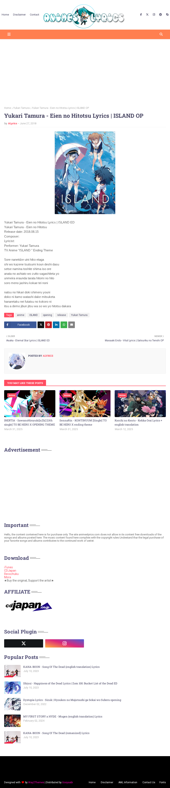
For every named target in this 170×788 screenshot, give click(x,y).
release (61, 315)
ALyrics (12, 123)
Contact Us (148, 782)
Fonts (162, 782)
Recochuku (11, 574)
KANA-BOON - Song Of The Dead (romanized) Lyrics (56, 733)
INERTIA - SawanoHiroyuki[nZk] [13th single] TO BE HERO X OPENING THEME (29, 422)
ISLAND (33, 315)
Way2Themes (36, 782)
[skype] (166, 14)
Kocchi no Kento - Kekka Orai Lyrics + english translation (138, 422)
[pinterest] (160, 14)
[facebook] (141, 14)
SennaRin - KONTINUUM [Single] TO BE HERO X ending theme (83, 422)
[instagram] (154, 14)
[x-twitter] (147, 14)
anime (20, 315)
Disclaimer (107, 782)
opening (47, 315)
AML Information (127, 782)
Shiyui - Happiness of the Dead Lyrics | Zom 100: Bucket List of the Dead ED (70, 683)
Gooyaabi (67, 782)
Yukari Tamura (21, 108)
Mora (7, 577)
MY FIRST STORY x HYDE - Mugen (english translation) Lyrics (62, 716)
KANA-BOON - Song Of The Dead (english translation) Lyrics (61, 667)
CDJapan (10, 570)
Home (7, 108)
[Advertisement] (85, 71)
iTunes (8, 567)
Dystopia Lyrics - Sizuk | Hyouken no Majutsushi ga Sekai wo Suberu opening (72, 700)
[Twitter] (41, 324)
